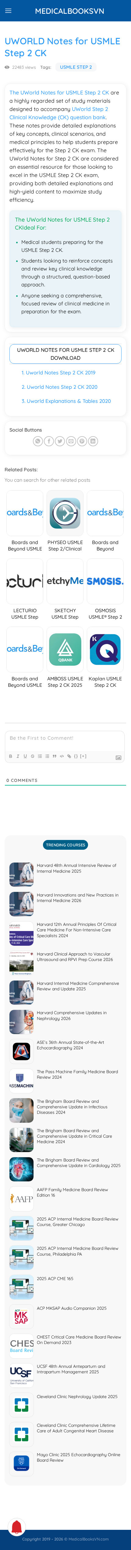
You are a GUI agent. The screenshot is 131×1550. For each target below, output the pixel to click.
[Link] (69, 756)
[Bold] (10, 756)
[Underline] (25, 756)
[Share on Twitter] (60, 441)
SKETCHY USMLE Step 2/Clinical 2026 (65, 616)
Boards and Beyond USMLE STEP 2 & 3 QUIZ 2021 (25, 688)
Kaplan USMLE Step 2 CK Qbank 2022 (105, 685)
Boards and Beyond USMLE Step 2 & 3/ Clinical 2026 (25, 552)
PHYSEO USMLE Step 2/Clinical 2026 (65, 548)
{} (76, 756)
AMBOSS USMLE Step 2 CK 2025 (65, 682)
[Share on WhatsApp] (38, 441)
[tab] (65, 845)
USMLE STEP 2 (76, 67)
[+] (83, 756)
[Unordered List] (47, 756)
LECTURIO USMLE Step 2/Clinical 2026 (25, 616)
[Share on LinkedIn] (93, 441)
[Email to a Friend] (71, 441)
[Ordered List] (39, 756)
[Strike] (32, 756)
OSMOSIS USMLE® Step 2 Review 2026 (105, 616)
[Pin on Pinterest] (82, 441)
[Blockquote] (54, 756)
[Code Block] (61, 756)
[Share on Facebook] (49, 441)
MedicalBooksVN (65, 11)
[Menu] (8, 10)
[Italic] (17, 756)
